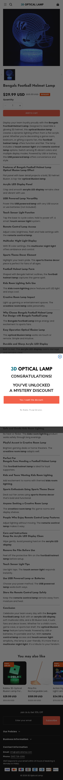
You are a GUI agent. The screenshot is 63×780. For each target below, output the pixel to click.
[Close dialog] (60, 356)
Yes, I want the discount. (31, 399)
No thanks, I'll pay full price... (31, 410)
